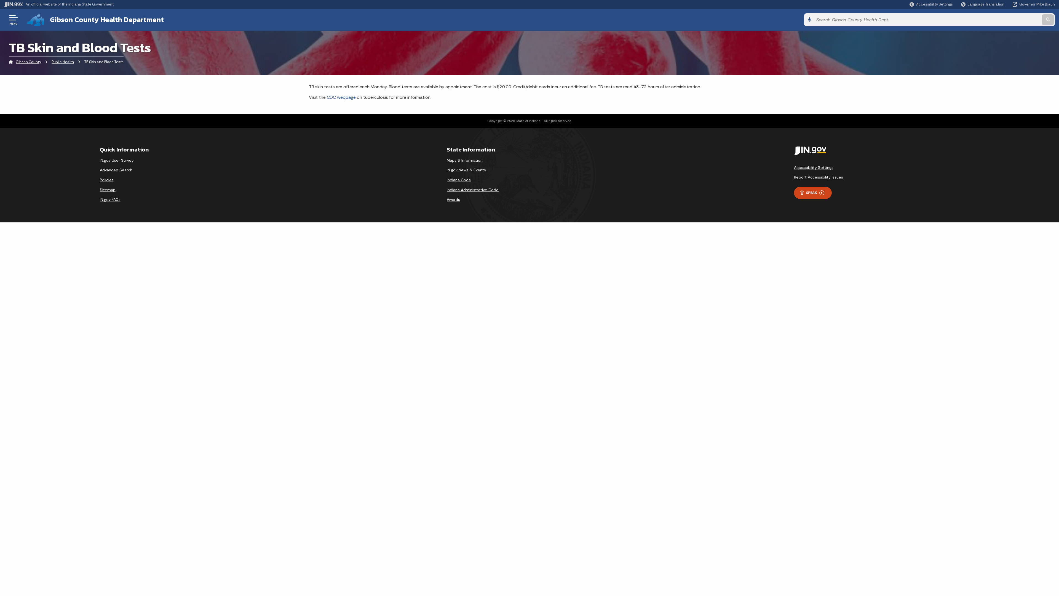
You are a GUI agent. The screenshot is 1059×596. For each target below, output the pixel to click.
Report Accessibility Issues (818, 177)
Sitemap (108, 189)
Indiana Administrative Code (473, 189)
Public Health (63, 62)
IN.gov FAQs (110, 199)
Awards (453, 199)
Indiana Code (459, 179)
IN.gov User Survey (117, 160)
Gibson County (28, 62)
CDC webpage (341, 97)
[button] (931, 4)
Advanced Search (116, 169)
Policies (107, 179)
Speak (811, 192)
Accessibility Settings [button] (813, 167)
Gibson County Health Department (107, 19)
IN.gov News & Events (466, 169)
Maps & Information (465, 160)
